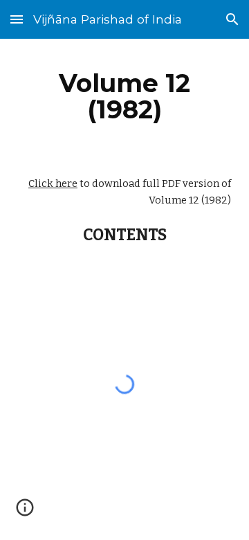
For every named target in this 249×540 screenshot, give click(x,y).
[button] (16, 19)
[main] (124, 96)
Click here (52, 183)
